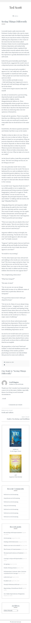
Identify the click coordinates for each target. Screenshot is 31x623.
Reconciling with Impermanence (13, 532)
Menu (16, 16)
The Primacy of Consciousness (12, 549)
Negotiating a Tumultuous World (13, 588)
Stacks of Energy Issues (10, 568)
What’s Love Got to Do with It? (12, 545)
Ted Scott (15, 7)
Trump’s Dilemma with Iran (11, 584)
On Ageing (7, 564)
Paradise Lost (7, 581)
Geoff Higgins (14, 382)
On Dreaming (14, 494)
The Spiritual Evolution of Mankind (13, 553)
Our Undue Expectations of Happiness (14, 594)
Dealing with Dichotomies (11, 542)
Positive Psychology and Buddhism (18, 418)
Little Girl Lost (8, 577)
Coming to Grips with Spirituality (13, 558)
